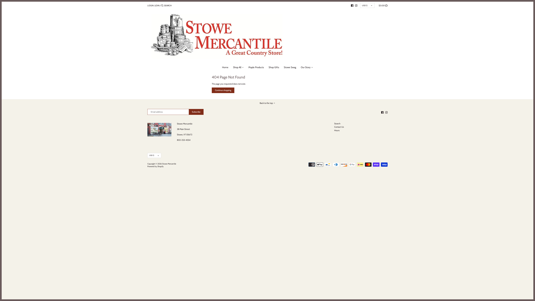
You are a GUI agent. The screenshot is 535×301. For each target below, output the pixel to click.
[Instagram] (356, 5)
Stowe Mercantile (169, 164)
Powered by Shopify (155, 166)
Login (150, 5)
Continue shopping (223, 90)
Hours (337, 130)
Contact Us (339, 127)
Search (337, 123)
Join (157, 5)
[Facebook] (352, 5)
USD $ (364, 5)
